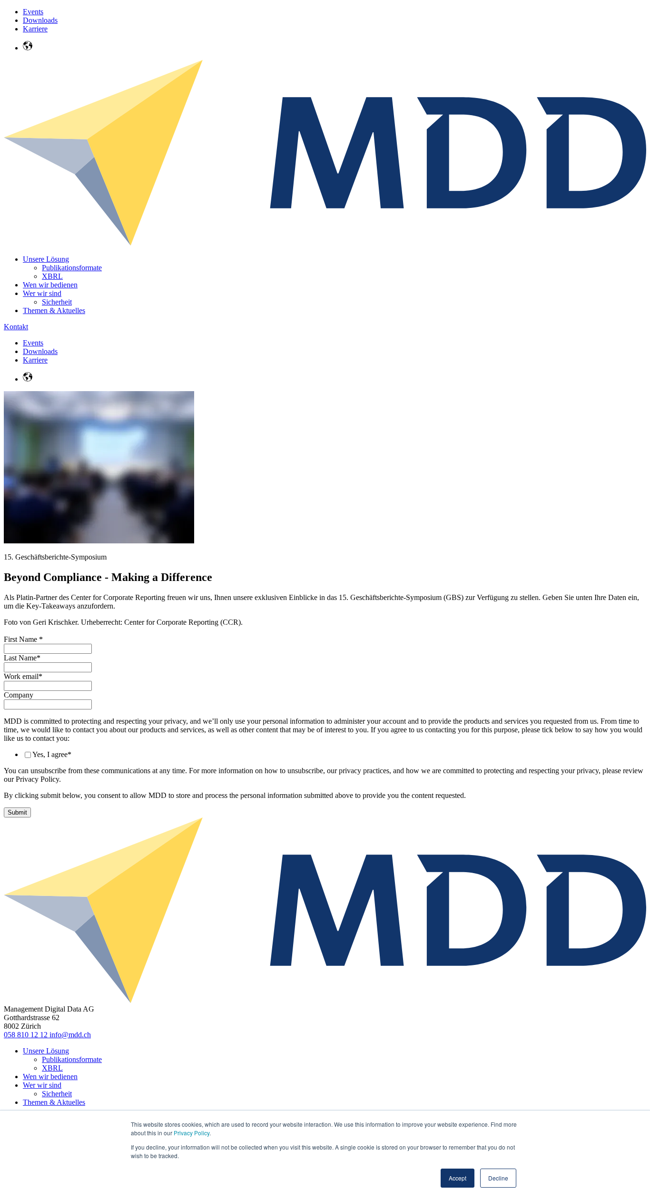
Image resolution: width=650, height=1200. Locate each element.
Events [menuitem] (33, 12)
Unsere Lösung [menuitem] (46, 259)
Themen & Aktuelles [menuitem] (54, 310)
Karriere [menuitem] (35, 29)
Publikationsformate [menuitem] (72, 268)
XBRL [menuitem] (52, 276)
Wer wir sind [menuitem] (42, 293)
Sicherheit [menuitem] (57, 302)
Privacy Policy (191, 1133)
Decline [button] (498, 1178)
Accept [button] (457, 1178)
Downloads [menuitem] (40, 20)
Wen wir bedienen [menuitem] (50, 285)
